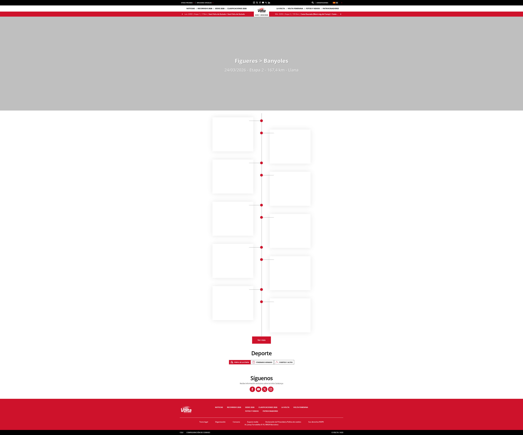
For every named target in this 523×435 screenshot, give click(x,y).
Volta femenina (295, 8)
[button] (312, 2)
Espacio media (252, 422)
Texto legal (203, 422)
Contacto (236, 422)
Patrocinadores (331, 8)
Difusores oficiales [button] (204, 3)
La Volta (285, 407)
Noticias (190, 8)
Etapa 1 (215, 14)
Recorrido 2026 (234, 407)
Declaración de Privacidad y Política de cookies (283, 422)
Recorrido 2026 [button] (205, 8)
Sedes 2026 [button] (219, 8)
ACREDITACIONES (322, 3)
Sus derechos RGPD (316, 422)
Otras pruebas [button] (187, 3)
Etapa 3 (309, 14)
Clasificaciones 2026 (237, 8)
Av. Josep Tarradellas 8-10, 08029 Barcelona (261, 424)
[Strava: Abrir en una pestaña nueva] (266, 3)
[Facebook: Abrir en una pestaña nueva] (260, 3)
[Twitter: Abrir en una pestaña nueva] (257, 3)
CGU (181, 432)
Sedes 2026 (249, 407)
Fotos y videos (313, 8)
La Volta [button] (280, 8)
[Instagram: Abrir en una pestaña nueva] (254, 3)
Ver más (261, 340)
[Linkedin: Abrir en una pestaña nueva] (269, 3)
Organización (220, 422)
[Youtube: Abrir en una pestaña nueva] (263, 3)
